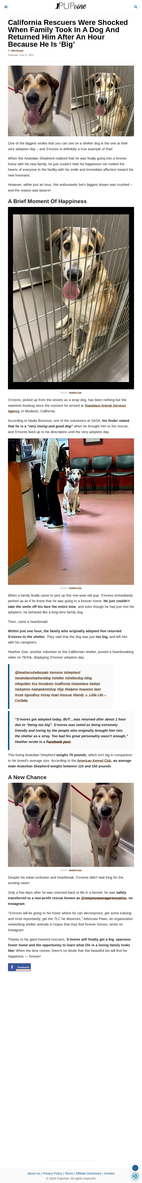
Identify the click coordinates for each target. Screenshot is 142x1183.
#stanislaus (79, 684)
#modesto (46, 684)
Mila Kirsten (17, 50)
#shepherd (72, 672)
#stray (45, 695)
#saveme (86, 689)
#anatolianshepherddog (33, 678)
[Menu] (6, 7)
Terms (69, 1173)
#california (62, 684)
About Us (33, 1173)
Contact (109, 1173)
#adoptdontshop (43, 689)
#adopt (94, 684)
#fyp (60, 689)
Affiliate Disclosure (88, 1173)
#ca (34, 684)
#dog (88, 678)
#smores (56, 672)
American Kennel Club (94, 761)
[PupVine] (71, 7)
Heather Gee (75, 392)
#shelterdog (74, 678)
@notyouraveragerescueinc (103, 898)
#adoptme (22, 689)
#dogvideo (23, 684)
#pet (97, 689)
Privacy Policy (52, 1173)
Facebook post (58, 742)
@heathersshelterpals (31, 672)
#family (78, 695)
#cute (19, 695)
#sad (55, 695)
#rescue (66, 695)
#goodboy (31, 695)
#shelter (58, 678)
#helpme (71, 689)
